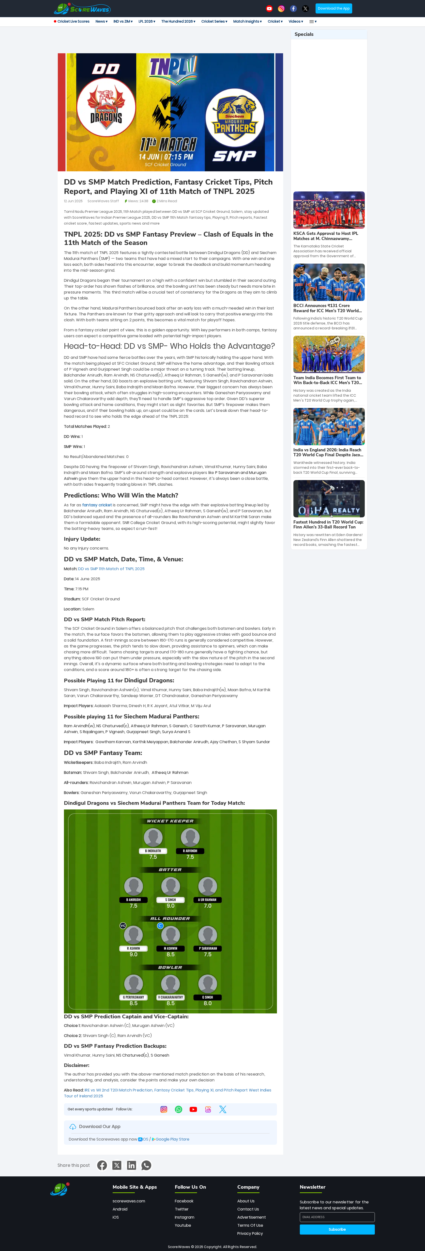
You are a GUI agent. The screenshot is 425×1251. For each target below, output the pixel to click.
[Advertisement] (170, 40)
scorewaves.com (129, 1201)
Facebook (184, 1201)
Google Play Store (172, 1139)
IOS (145, 1139)
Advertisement (251, 1217)
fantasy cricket (97, 505)
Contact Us (248, 1209)
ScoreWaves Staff (103, 201)
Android (120, 1209)
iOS (116, 1217)
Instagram (184, 1217)
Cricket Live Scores (74, 21)
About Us (246, 1201)
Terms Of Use (250, 1225)
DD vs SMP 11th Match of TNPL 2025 (111, 569)
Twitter (182, 1209)
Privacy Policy (250, 1233)
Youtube (183, 1225)
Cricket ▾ (275, 21)
